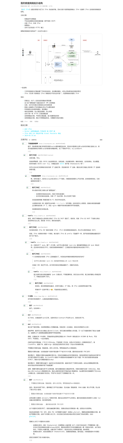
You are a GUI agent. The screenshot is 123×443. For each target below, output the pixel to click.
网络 (31, 121)
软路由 (36, 121)
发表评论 (34, 140)
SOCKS (62, 164)
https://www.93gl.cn (40, 296)
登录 (101, 140)
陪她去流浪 (24, 6)
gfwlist (32, 416)
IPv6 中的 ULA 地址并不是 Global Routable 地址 (43, 133)
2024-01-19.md (30, 136)
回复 (29, 151)
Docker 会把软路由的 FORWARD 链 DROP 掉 (40, 131)
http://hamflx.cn (39, 216)
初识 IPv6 (25, 9)
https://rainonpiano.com (46, 143)
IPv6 (25, 121)
